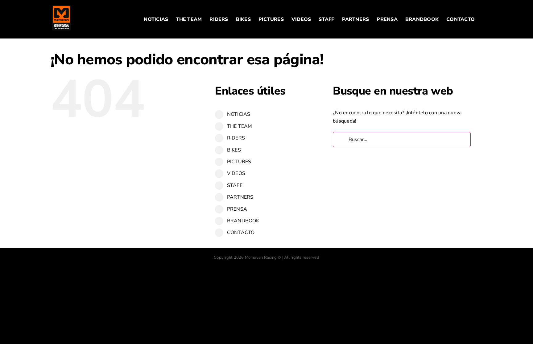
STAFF (234, 185)
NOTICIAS (238, 114)
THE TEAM (239, 126)
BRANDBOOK (243, 220)
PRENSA (237, 209)
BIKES (234, 150)
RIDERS (236, 138)
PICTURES (239, 161)
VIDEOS (236, 173)
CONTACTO (241, 232)
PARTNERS (240, 197)
